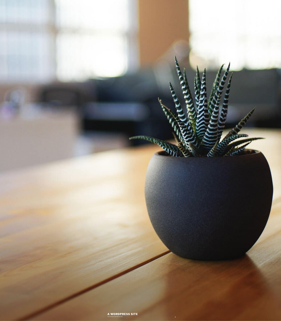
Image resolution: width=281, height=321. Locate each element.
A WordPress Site (122, 314)
